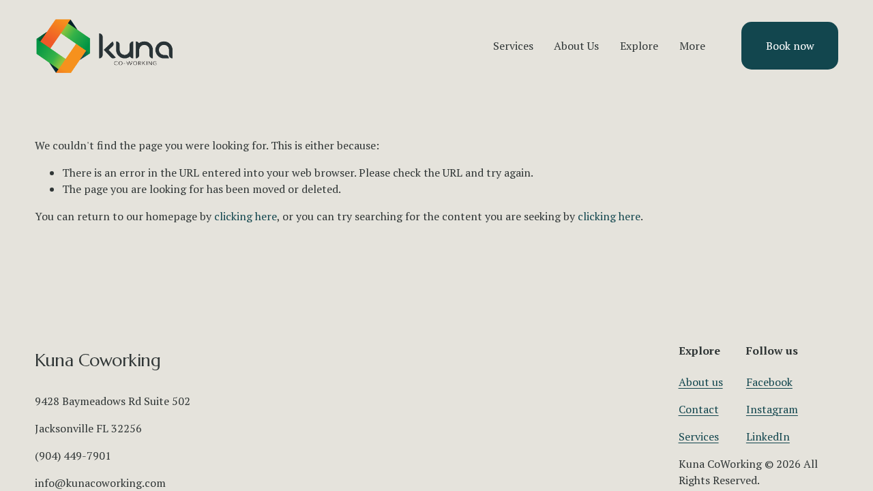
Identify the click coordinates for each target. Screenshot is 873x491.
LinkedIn (768, 436)
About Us (576, 45)
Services (699, 436)
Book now (790, 45)
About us (701, 381)
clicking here (245, 216)
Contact (699, 409)
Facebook (769, 381)
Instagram (772, 409)
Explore (639, 45)
